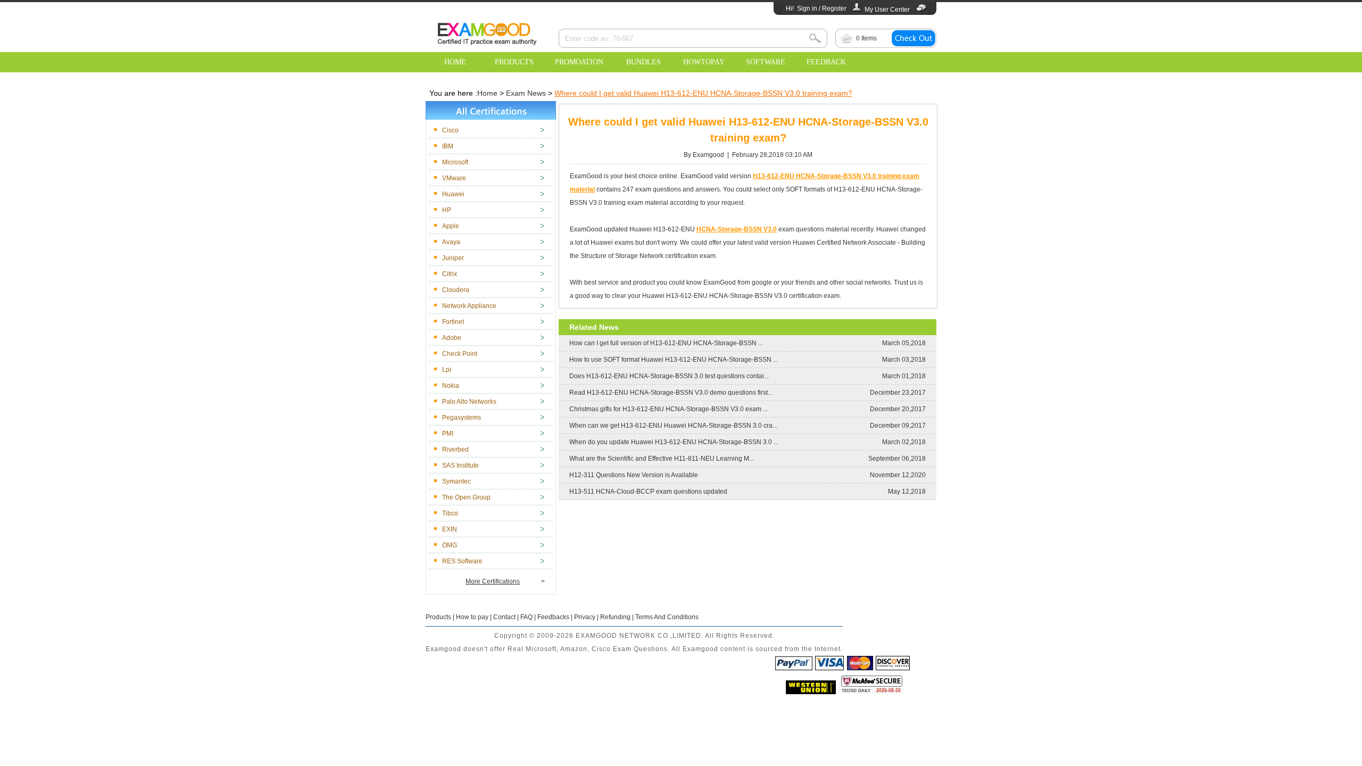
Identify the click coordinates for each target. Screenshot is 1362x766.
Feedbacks (553, 617)
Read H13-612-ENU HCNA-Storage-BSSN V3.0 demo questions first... (671, 392)
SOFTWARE (765, 62)
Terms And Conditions (667, 617)
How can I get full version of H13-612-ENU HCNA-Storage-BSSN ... (666, 343)
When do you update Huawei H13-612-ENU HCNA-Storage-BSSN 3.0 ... (673, 442)
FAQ (526, 617)
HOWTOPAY (704, 62)
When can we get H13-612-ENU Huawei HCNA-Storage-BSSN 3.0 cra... (673, 425)
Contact (504, 617)
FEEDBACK (826, 62)
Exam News (526, 93)
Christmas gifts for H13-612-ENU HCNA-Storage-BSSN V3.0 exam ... (668, 409)
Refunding (615, 617)
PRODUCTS (514, 62)
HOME (455, 62)
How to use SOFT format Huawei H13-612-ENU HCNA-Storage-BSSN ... (673, 359)
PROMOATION (579, 62)
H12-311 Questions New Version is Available (633, 475)
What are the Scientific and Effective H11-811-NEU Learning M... (661, 458)
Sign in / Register (821, 8)
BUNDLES (643, 62)
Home (487, 93)
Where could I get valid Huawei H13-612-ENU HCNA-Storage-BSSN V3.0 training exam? (703, 93)
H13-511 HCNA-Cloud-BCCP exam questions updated (648, 491)
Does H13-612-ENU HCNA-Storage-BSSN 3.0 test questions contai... (669, 376)
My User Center (887, 9)
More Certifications (493, 581)
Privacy (584, 617)
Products (438, 617)
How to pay (472, 617)
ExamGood (487, 32)
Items (866, 38)
